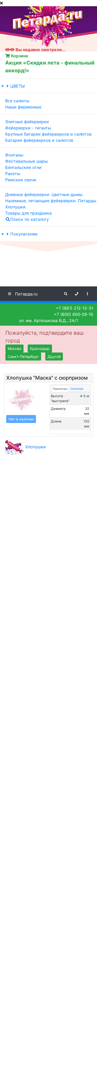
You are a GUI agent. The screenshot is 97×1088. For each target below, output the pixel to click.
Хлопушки (35, 446)
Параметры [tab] (60, 388)
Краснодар (40, 348)
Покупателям (24, 234)
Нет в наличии (21, 419)
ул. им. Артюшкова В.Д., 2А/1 (48, 320)
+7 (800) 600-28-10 (73, 314)
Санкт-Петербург (23, 356)
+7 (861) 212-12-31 (74, 308)
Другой (54, 356)
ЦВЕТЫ (17, 86)
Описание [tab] (76, 388)
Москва (14, 348)
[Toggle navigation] (87, 294)
